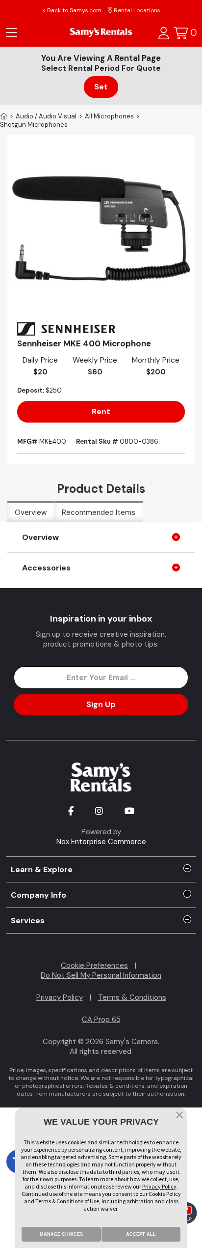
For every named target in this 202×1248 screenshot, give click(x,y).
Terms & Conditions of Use (67, 1201)
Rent (101, 411)
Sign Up (101, 704)
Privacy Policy (59, 997)
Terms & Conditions (132, 997)
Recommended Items (98, 512)
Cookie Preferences (94, 965)
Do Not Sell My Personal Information (101, 975)
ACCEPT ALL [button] (141, 1234)
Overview (31, 512)
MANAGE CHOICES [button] (61, 1234)
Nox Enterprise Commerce (101, 842)
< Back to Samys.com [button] (71, 10)
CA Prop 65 (101, 1019)
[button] (179, 1115)
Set (101, 87)
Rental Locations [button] (136, 10)
